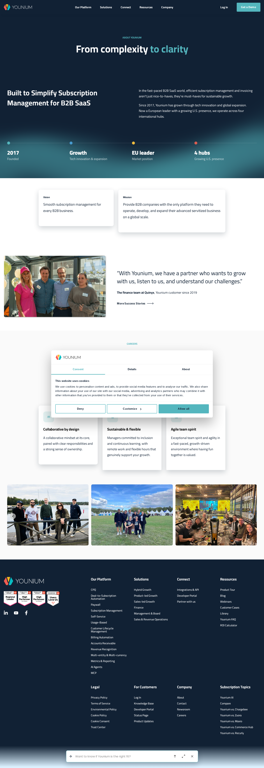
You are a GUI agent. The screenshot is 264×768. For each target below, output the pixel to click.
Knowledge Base (144, 703)
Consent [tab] (78, 369)
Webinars (225, 601)
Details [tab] (132, 369)
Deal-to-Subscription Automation (103, 597)
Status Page (141, 715)
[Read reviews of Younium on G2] (32, 598)
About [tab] (186, 369)
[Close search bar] (192, 756)
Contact (182, 703)
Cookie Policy (99, 715)
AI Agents (96, 666)
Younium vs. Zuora (231, 715)
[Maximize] (183, 756)
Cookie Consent (100, 721)
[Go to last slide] (13, 516)
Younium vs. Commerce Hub (236, 727)
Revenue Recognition (104, 649)
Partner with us (186, 601)
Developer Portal (187, 595)
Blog (223, 595)
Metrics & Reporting (103, 661)
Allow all (183, 408)
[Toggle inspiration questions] (71, 756)
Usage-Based (99, 622)
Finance (138, 607)
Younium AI (226, 697)
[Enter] (175, 756)
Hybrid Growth (142, 589)
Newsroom (183, 709)
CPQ (93, 589)
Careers (181, 715)
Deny (80, 408)
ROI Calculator (228, 625)
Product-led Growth (146, 595)
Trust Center (98, 727)
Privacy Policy (99, 697)
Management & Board (147, 613)
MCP (93, 672)
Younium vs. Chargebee (234, 709)
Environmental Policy (104, 709)
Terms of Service (100, 703)
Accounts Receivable (103, 643)
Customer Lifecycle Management (102, 630)
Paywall (95, 604)
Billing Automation (102, 637)
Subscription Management (106, 610)
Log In (137, 697)
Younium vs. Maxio (231, 721)
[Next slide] (251, 516)
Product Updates (144, 721)
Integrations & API (188, 589)
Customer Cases (229, 607)
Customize (130, 408)
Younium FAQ (228, 619)
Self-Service (98, 616)
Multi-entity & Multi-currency (109, 655)
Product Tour (227, 589)
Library (224, 613)
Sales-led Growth (144, 601)
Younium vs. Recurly (232, 733)
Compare (225, 703)
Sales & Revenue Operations (151, 619)
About (180, 697)
